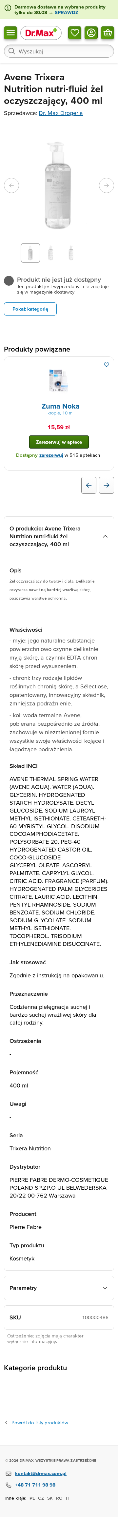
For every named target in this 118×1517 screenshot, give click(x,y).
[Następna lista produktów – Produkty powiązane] (106, 485)
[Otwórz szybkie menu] (10, 32)
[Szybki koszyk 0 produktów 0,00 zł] (107, 32)
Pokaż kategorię (30, 309)
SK (50, 1498)
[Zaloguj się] (91, 32)
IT (67, 1498)
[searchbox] (59, 51)
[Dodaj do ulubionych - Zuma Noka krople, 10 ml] (106, 364)
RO (59, 1498)
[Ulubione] (74, 32)
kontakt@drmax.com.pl (41, 1473)
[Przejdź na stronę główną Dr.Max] (41, 33)
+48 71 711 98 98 (35, 1485)
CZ (41, 1498)
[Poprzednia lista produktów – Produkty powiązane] (88, 485)
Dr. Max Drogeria (61, 112)
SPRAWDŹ (65, 12)
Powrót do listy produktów (39, 1422)
